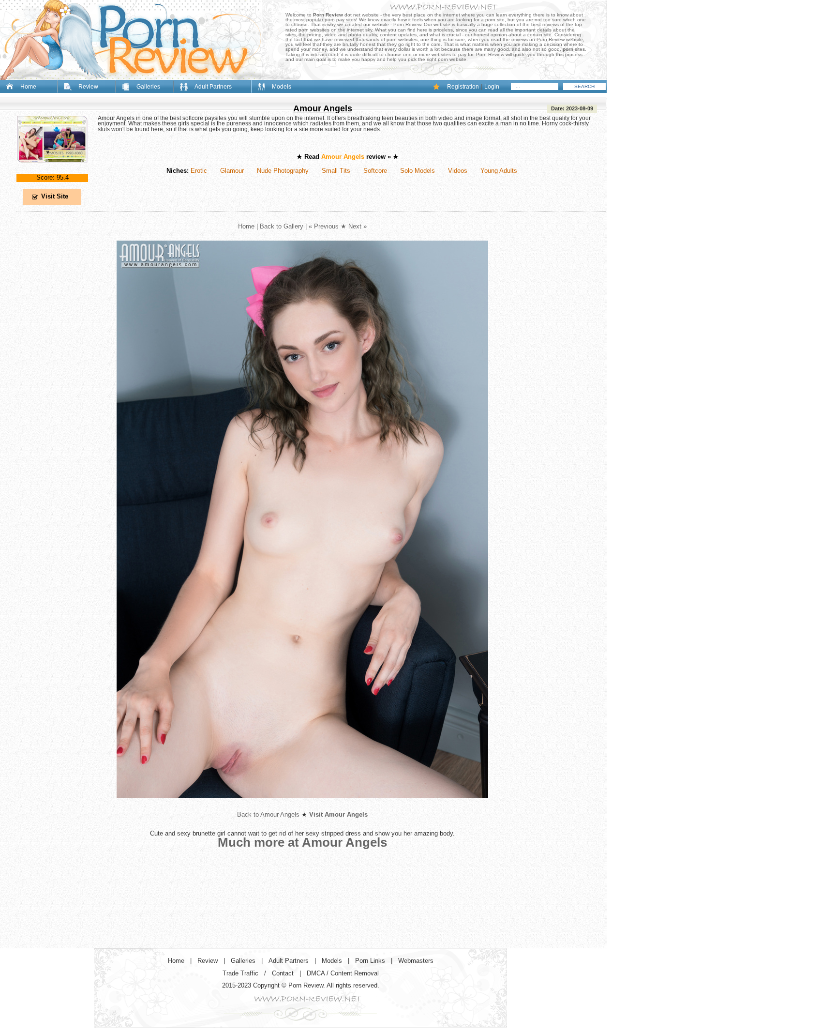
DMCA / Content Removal (343, 973)
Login (491, 87)
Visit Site (54, 196)
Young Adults (498, 170)
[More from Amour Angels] (302, 805)
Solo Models (417, 170)
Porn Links (370, 960)
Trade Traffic (240, 973)
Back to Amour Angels (268, 814)
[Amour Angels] (52, 170)
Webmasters (415, 960)
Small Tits (336, 170)
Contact (283, 973)
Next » (357, 226)
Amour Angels (322, 108)
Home (28, 87)
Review (88, 87)
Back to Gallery (281, 226)
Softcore (375, 170)
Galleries (148, 87)
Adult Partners (213, 87)
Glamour (232, 170)
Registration (463, 87)
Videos (457, 170)
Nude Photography (283, 170)
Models (281, 87)
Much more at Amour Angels (302, 842)
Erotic (199, 170)
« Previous (324, 226)
